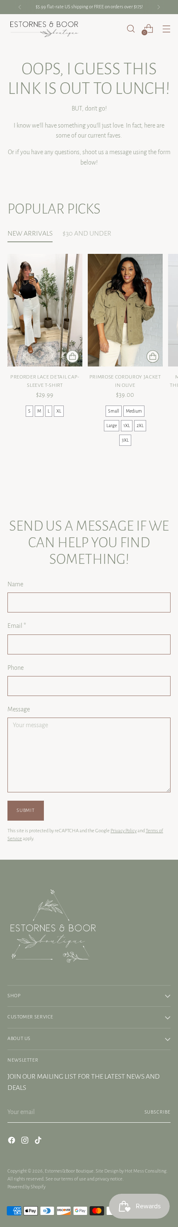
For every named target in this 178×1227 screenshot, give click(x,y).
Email (16, 625)
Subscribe (157, 1112)
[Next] (158, 7)
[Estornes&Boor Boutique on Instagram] (26, 1141)
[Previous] (20, 7)
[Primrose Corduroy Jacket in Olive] (125, 310)
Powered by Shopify (26, 1187)
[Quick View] (72, 356)
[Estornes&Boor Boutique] (44, 28)
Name (15, 584)
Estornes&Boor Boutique (69, 1171)
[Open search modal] (130, 28)
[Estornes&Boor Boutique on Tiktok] (39, 1141)
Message (18, 709)
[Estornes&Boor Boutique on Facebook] (12, 1141)
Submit (25, 810)
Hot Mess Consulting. (146, 1171)
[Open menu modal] (166, 28)
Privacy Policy (124, 831)
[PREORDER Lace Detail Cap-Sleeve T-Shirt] (44, 310)
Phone (15, 667)
